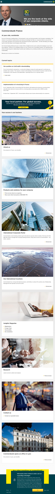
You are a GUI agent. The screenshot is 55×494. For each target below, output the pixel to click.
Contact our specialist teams (12, 415)
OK (37, 490)
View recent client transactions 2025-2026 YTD (16, 194)
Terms (7, 490)
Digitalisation (8, 326)
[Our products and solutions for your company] (27, 173)
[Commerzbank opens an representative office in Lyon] (27, 437)
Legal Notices (9, 492)
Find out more (48, 241)
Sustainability (8, 330)
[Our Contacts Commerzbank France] (27, 396)
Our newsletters (9, 331)
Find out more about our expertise (13, 193)
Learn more (7, 75)
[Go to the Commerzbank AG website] (49, 1)
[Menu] (1, 2)
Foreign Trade (8, 328)
